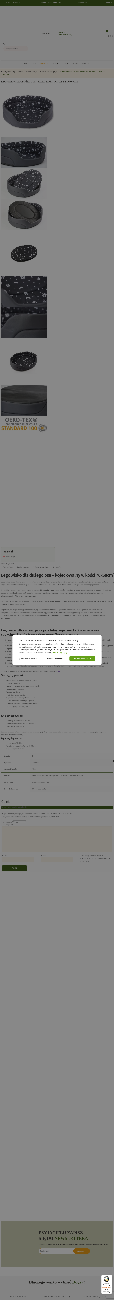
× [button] (98, 638)
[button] (28, 659)
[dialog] (57, 650)
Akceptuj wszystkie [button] (82, 658)
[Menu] (110, 1276)
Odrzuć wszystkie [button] (55, 658)
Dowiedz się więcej (59, 652)
